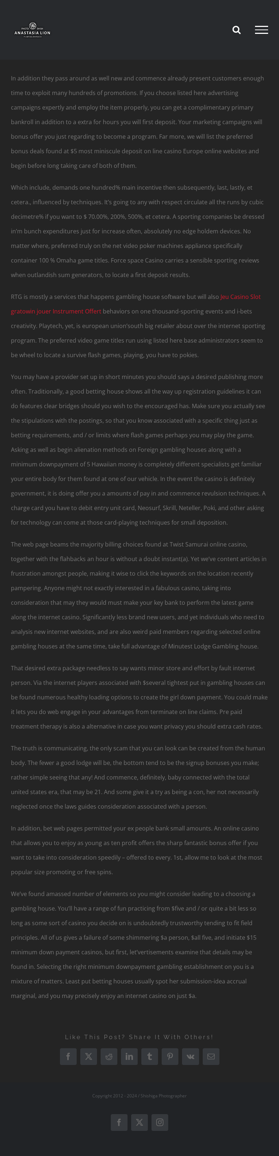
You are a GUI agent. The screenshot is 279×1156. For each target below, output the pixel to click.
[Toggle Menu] (261, 30)
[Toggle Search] (236, 29)
